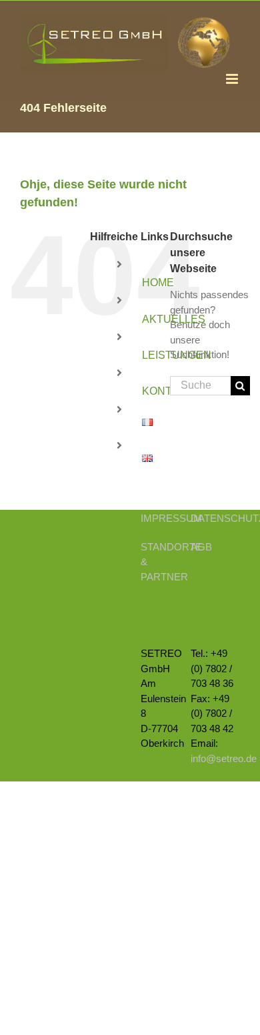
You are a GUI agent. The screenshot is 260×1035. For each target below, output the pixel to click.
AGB (201, 546)
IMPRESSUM (171, 518)
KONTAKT (167, 391)
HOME (158, 282)
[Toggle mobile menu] (233, 79)
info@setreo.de (224, 758)
